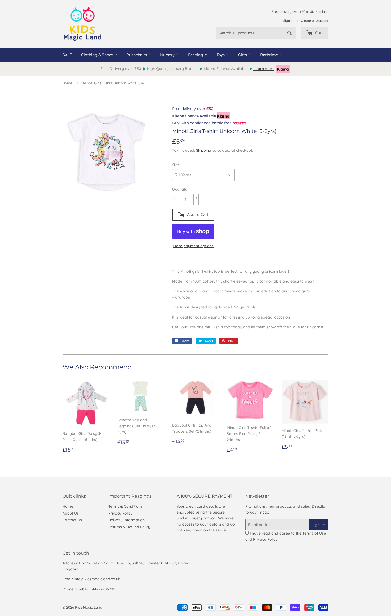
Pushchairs (137, 54)
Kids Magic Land (88, 607)
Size (175, 164)
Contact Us (72, 520)
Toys (221, 54)
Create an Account (314, 21)
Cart (318, 32)
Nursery (168, 54)
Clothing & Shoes (97, 54)
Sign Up (319, 525)
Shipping (203, 150)
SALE (67, 54)
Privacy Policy (120, 513)
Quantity (179, 189)
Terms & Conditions (125, 506)
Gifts (243, 54)
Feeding (196, 54)
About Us (71, 513)
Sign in (288, 21)
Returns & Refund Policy (129, 526)
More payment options (193, 245)
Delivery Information (126, 520)
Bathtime (269, 54)
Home (67, 83)
